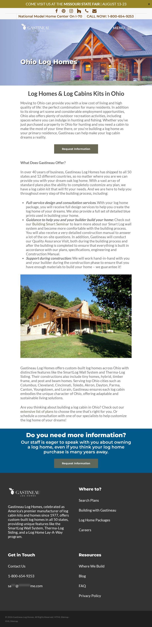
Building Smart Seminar (50, 224)
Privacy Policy (90, 596)
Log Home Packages (94, 520)
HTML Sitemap (61, 617)
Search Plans (89, 500)
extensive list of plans (36, 411)
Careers (85, 530)
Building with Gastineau (97, 510)
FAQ (82, 586)
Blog (82, 576)
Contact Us (16, 566)
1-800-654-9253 (21, 576)
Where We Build (92, 566)
